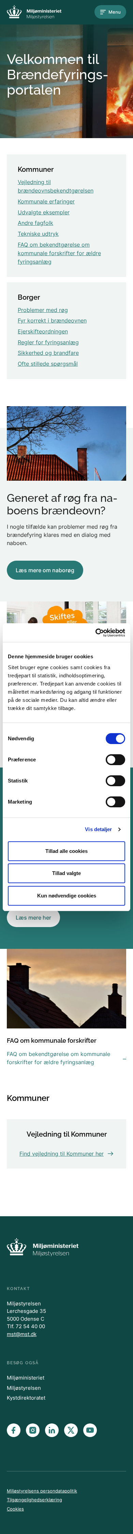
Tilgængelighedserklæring (34, 1499)
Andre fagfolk (35, 222)
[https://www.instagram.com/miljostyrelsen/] (33, 1430)
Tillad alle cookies (66, 851)
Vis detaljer (98, 829)
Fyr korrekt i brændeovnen (52, 320)
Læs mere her (33, 917)
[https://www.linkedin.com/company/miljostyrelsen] (52, 1430)
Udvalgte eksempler (44, 212)
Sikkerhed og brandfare (48, 352)
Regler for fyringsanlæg (48, 342)
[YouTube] (90, 1430)
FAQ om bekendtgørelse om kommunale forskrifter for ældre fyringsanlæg (59, 253)
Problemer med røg (43, 310)
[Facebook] (13, 1430)
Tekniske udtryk (38, 233)
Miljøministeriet (25, 1377)
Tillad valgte (66, 873)
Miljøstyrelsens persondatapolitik (42, 1491)
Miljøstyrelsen (24, 1388)
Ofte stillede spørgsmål (48, 363)
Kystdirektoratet (26, 1398)
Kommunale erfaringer (46, 201)
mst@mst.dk (21, 1334)
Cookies (15, 1509)
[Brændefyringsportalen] (34, 12)
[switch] (115, 759)
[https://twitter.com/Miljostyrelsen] (71, 1430)
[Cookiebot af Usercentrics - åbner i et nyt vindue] (95, 632)
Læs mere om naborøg (45, 570)
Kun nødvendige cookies (66, 895)
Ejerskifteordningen (43, 331)
